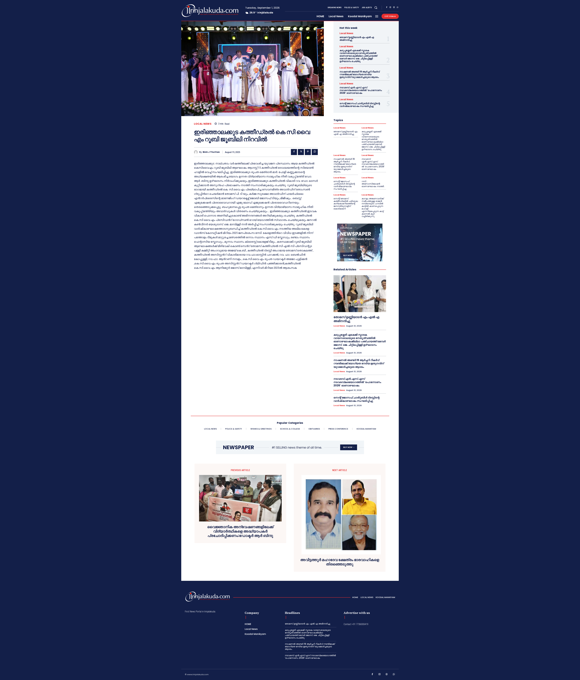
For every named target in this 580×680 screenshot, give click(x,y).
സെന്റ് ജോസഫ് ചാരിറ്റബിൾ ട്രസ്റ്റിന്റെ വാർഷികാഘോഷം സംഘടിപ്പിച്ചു (360, 105)
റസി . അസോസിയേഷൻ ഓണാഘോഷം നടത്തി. (373, 184)
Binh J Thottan (211, 152)
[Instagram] (390, 8)
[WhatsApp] (397, 8)
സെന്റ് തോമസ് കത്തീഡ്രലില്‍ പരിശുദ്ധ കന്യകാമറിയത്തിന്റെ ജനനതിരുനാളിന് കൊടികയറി (346, 203)
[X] (301, 152)
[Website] (394, 8)
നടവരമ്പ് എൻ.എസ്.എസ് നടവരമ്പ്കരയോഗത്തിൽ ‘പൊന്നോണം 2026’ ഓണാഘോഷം (361, 90)
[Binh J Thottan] (196, 152)
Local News (202, 124)
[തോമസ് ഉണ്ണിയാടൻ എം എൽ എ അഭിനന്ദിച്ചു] (360, 293)
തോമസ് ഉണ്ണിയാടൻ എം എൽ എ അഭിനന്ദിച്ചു (357, 39)
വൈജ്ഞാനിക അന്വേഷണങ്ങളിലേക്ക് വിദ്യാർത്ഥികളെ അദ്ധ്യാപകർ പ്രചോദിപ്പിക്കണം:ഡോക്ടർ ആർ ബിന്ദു (240, 531)
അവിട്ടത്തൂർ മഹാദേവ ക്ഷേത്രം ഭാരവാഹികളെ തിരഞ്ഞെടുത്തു (339, 562)
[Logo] (198, 11)
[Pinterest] (308, 152)
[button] (375, 7)
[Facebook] (386, 8)
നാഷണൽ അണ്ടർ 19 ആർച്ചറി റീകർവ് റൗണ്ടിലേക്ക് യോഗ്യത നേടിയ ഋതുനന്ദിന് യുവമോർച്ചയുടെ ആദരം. (360, 74)
